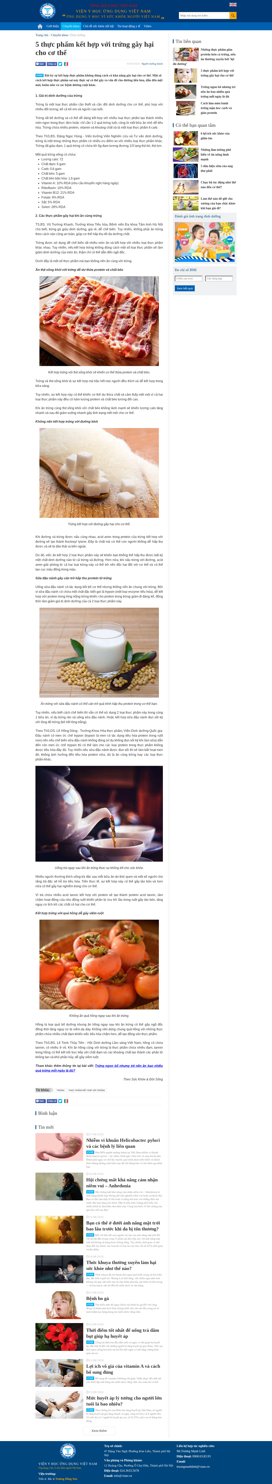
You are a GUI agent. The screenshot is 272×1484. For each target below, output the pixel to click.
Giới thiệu (52, 26)
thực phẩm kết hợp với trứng (86, 1090)
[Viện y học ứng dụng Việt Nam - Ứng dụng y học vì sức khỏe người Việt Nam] (48, 11)
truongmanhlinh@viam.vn (193, 1466)
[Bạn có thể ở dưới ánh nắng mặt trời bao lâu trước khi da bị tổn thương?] (59, 1230)
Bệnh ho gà (97, 1298)
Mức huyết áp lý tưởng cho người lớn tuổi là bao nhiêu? (124, 1401)
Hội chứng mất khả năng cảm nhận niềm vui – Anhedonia (122, 1182)
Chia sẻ (52, 64)
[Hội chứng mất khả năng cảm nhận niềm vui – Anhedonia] (59, 1186)
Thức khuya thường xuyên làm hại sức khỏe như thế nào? (121, 1265)
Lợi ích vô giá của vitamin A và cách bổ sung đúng (123, 1369)
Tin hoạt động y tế (128, 26)
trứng (61, 1090)
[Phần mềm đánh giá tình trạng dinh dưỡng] (205, 242)
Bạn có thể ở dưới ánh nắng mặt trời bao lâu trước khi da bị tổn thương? (123, 1225)
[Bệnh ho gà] (59, 1305)
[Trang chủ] (40, 26)
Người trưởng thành (152, 63)
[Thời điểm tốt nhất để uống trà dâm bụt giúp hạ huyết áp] (59, 1337)
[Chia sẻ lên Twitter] (60, 64)
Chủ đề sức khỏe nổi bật (98, 26)
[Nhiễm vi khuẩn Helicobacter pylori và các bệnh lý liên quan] (59, 1147)
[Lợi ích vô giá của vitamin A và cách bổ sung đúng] (59, 1373)
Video (147, 26)
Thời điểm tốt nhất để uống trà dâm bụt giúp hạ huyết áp (122, 1333)
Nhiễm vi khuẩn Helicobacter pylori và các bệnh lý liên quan (123, 1143)
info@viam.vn (123, 1475)
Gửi (41, 64)
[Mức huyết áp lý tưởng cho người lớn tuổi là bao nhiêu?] (59, 1405)
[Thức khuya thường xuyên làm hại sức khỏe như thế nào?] (59, 1269)
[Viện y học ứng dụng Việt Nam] (68, 1451)
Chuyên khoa (71, 26)
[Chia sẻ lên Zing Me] (66, 64)
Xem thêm (99, 1431)
